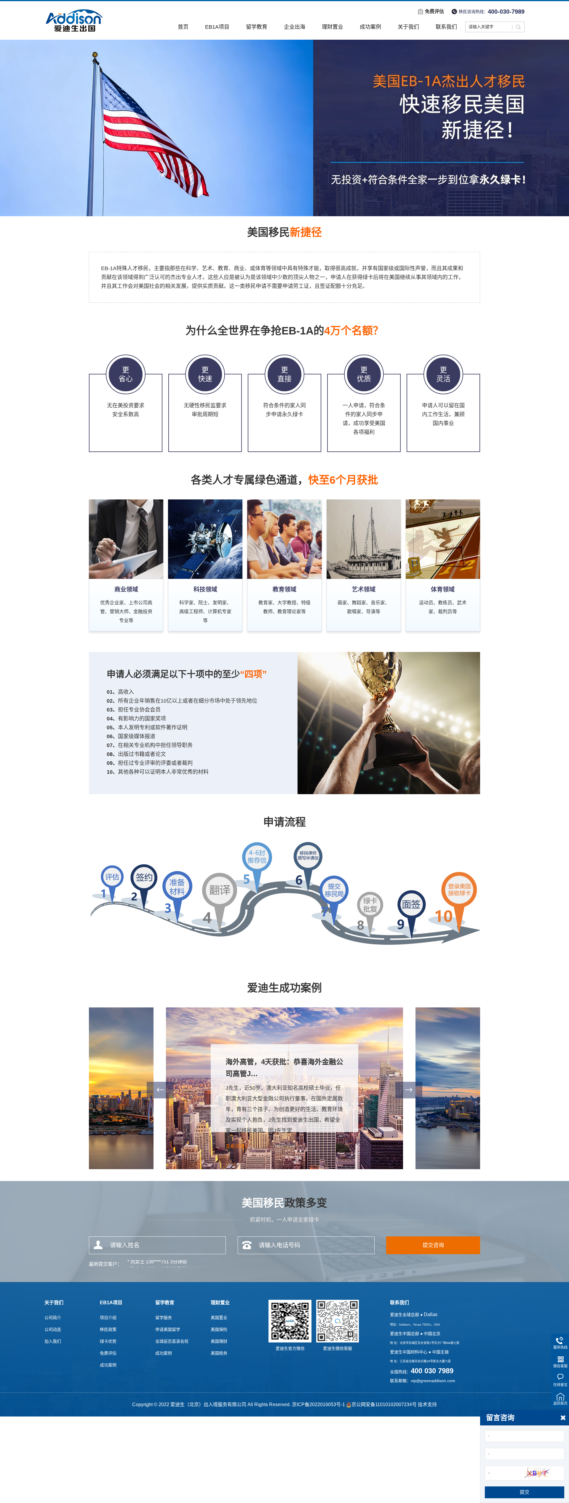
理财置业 (332, 27)
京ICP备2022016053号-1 (318, 1404)
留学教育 (256, 27)
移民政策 (108, 1329)
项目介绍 (108, 1317)
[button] (160, 1090)
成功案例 (370, 27)
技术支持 (427, 1404)
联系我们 (446, 27)
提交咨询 (433, 1245)
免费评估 (434, 11)
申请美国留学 (167, 1329)
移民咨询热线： (492, 12)
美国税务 (219, 1353)
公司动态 (52, 1329)
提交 (524, 1492)
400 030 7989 (432, 1370)
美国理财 (219, 1341)
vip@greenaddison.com (433, 1380)
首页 (183, 27)
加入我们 (52, 1341)
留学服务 (163, 1317)
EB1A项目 (217, 27)
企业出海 (294, 27)
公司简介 (52, 1317)
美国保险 (219, 1329)
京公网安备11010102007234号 (384, 1404)
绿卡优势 (108, 1341)
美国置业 (219, 1317)
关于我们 (408, 27)
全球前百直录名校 (171, 1341)
